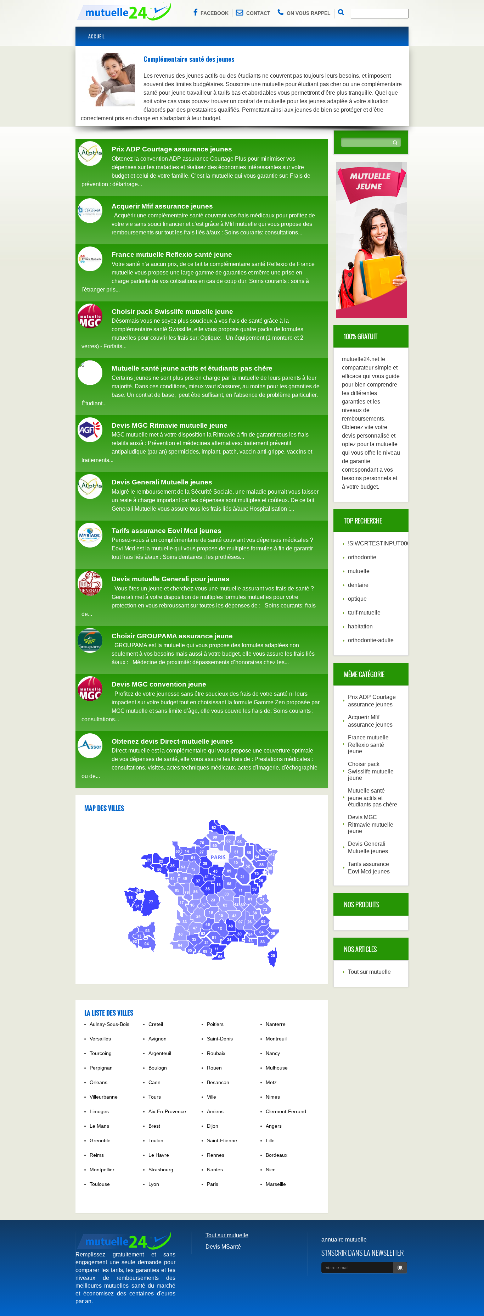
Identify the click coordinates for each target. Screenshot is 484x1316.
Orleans (98, 1082)
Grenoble (100, 1140)
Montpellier (102, 1169)
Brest (154, 1126)
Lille (270, 1140)
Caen (154, 1082)
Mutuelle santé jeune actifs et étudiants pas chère (192, 368)
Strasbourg (160, 1169)
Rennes (215, 1155)
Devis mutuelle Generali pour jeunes (171, 579)
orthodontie (362, 557)
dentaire (358, 585)
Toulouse (100, 1184)
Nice (271, 1169)
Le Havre (158, 1155)
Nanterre (276, 1024)
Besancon (218, 1082)
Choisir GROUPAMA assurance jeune (172, 636)
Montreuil (276, 1039)
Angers (274, 1126)
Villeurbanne (104, 1097)
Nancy (273, 1053)
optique (357, 599)
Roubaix (216, 1053)
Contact (258, 13)
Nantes (215, 1169)
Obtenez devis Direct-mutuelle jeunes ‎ (173, 741)
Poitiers (215, 1024)
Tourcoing (101, 1053)
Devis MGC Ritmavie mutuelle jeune (169, 425)
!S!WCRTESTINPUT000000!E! (387, 543)
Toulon (155, 1140)
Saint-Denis (220, 1039)
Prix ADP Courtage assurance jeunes (172, 149)
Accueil (96, 36)
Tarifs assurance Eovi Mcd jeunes (166, 530)
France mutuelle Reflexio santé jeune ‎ (173, 254)
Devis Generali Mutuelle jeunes (162, 482)
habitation (360, 626)
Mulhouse (277, 1068)
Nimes (273, 1097)
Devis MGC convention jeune (159, 684)
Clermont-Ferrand (286, 1111)
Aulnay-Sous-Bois (109, 1024)
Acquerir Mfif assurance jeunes (162, 206)
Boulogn (157, 1068)
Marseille (276, 1184)
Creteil (155, 1024)
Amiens (215, 1111)
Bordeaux (276, 1155)
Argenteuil (159, 1053)
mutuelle (359, 571)
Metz (271, 1082)
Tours (154, 1097)
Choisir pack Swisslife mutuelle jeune (172, 311)
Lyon (153, 1184)
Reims (97, 1155)
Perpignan (101, 1068)
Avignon (157, 1039)
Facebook (215, 13)
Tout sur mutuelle (369, 972)
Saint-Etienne (222, 1140)
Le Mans (99, 1126)
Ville (211, 1097)
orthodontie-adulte (371, 640)
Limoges (99, 1111)
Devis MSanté (223, 1247)
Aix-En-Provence (167, 1111)
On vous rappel (309, 13)
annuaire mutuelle (344, 1240)
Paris (212, 1184)
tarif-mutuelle (364, 613)
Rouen (214, 1068)
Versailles (100, 1039)
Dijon (212, 1126)
